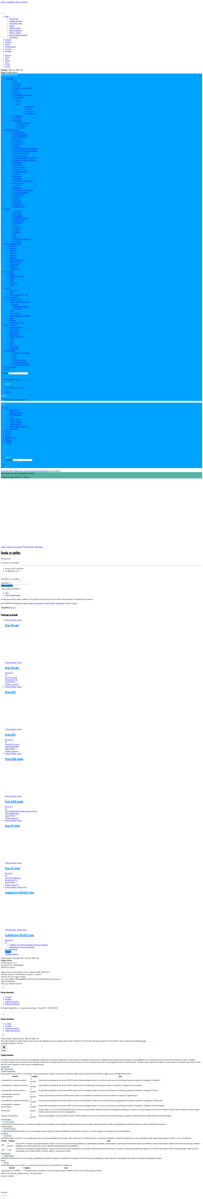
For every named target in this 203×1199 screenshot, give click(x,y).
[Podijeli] (4, 1195)
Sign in (7, 384)
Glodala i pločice (15, 21)
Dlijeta (11, 274)
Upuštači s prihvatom (22, 239)
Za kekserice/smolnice (22, 95)
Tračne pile (18, 116)
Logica (74, 603)
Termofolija (14, 348)
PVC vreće (13, 346)
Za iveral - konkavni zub (23, 88)
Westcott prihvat (20, 169)
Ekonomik (17, 139)
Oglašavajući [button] (6, 1153)
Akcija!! (7, 369)
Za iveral (17, 86)
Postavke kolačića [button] (8, 1043)
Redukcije (17, 241)
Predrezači (30, 106)
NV (19, 104)
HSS (15, 237)
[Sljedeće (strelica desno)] (4, 1197)
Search (7, 457)
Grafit (11, 339)
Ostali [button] (3, 1160)
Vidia (15, 81)
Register (8, 392)
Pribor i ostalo (15, 33)
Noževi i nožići (15, 28)
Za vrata (17, 199)
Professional (19, 141)
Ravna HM (18, 202)
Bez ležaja (17, 176)
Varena (16, 185)
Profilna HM (18, 195)
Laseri (16, 304)
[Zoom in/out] (8, 1195)
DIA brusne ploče (16, 337)
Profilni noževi (19, 206)
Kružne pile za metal (22, 353)
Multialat (12, 257)
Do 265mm (18, 120)
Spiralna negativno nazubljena (26, 148)
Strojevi (8, 40)
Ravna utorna (19, 183)
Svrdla (11, 26)
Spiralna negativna (21, 153)
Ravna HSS (18, 204)
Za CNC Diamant (20, 137)
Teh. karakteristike (12, 595)
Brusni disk (13, 332)
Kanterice (13, 255)
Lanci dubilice (14, 313)
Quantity (4, 583)
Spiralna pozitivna (21, 155)
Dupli (28, 109)
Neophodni (8, 1069)
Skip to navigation (8, 2)
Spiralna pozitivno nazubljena (25, 151)
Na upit (8, 952)
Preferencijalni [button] (6, 1126)
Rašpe (11, 281)
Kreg (25, 887)
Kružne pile (13, 19)
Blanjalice (13, 246)
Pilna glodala (19, 97)
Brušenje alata (11, 367)
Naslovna (8, 55)
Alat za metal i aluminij (18, 35)
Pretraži (4, 373)
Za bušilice (18, 211)
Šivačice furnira (15, 262)
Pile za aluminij (19, 360)
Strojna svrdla (19, 220)
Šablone (12, 320)
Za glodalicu (18, 216)
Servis (7, 44)
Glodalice (12, 253)
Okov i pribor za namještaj (19, 316)
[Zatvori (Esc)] (2, 1195)
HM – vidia (13, 290)
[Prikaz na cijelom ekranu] (6, 1195)
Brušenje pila (10, 47)
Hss (19, 99)
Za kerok (17, 92)
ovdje (144, 1041)
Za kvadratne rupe (21, 218)
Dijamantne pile (24, 123)
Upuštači (17, 232)
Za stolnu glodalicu (21, 192)
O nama (8, 49)
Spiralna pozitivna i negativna (25, 158)
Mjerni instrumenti (21, 306)
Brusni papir (14, 334)
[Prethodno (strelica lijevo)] (2, 1197)
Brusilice (12, 248)
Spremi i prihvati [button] (7, 1176)
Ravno (16, 225)
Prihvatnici (18, 162)
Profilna (17, 146)
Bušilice (12, 251)
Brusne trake (14, 330)
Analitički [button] (4, 1133)
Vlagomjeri (18, 309)
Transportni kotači (16, 323)
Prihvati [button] (20, 1043)
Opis (7, 593)
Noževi (8, 288)
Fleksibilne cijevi (15, 299)
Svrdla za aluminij (20, 362)
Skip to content (22, 2)
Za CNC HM (18, 144)
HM (15, 234)
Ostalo (11, 318)
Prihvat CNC (18, 165)
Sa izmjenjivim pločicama (23, 181)
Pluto (11, 343)
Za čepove (18, 213)
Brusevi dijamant (16, 327)
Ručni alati (13, 37)
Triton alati (13, 267)
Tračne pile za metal (22, 364)
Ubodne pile (22, 125)
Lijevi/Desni (30, 113)
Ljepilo (12, 341)
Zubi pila (21, 127)
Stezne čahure (19, 167)
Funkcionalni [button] (6, 1119)
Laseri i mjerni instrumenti (19, 302)
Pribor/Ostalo (12, 471)
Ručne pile (13, 283)
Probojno (17, 227)
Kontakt (8, 51)
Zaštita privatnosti (12, 1004)
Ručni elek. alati (15, 23)
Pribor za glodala (20, 134)
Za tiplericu (18, 223)
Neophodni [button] (5, 1067)
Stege (11, 285)
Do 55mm (17, 118)
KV (19, 102)
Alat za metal (10, 350)
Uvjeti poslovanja (12, 1002)
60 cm (13, 607)
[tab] (103, 593)
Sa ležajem (18, 178)
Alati (7, 16)
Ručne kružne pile (16, 260)
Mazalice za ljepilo (16, 276)
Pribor (11, 278)
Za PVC (16, 90)
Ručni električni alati (13, 244)
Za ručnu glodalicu (21, 172)
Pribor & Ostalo (11, 297)
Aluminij (8, 42)
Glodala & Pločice (12, 130)
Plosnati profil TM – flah (18, 295)
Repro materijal (15, 30)
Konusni (29, 111)
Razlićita (17, 197)
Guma (11, 311)
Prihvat (16, 230)
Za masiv (17, 83)
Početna (4, 471)
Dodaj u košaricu (7, 585)
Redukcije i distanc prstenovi (25, 160)
